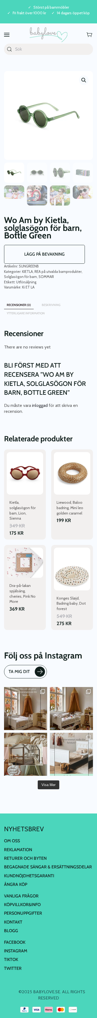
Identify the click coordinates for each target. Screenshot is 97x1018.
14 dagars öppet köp (73, 13)
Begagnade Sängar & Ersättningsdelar (48, 866)
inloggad (40, 405)
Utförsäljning (26, 282)
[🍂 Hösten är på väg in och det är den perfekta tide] (25, 754)
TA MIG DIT (19, 671)
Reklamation (18, 849)
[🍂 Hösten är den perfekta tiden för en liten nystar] (71, 708)
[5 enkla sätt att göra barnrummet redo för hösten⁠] (71, 754)
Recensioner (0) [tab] (19, 305)
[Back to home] (48, 34)
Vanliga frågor (21, 896)
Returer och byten (25, 858)
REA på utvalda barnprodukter (58, 271)
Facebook (14, 942)
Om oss (12, 840)
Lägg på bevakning (44, 254)
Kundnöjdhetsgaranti (29, 875)
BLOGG (11, 930)
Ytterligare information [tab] (26, 313)
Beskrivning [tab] (51, 305)
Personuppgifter (23, 913)
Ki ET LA (28, 287)
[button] (6, 35)
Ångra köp (15, 884)
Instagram (15, 950)
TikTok (11, 959)
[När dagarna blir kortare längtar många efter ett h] (25, 708)
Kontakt (13, 922)
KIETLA (27, 271)
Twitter (13, 968)
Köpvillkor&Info (22, 904)
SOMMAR (46, 276)
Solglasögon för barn (20, 276)
